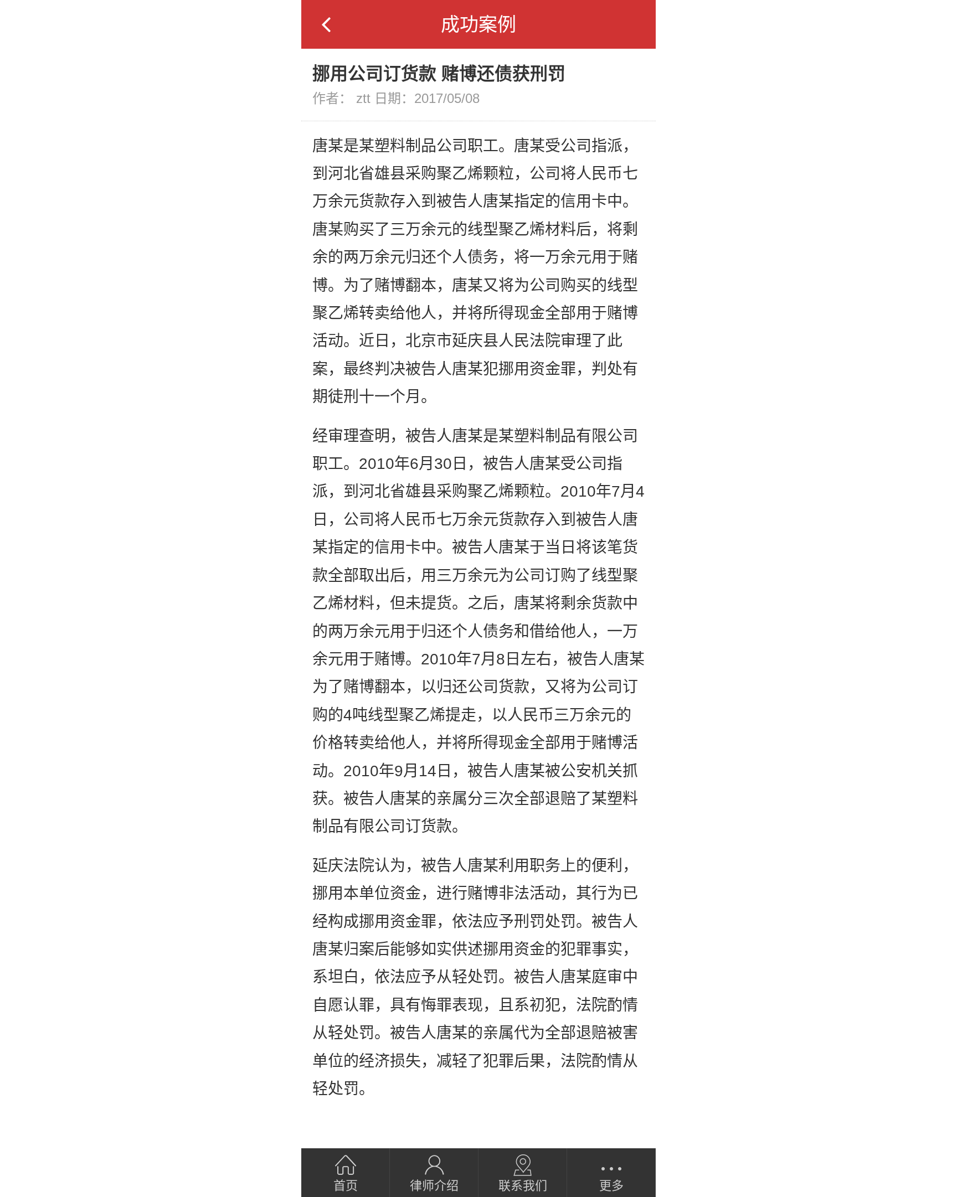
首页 (345, 1186)
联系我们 (522, 1186)
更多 (611, 1186)
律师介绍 (434, 1186)
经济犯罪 (611, 1120)
